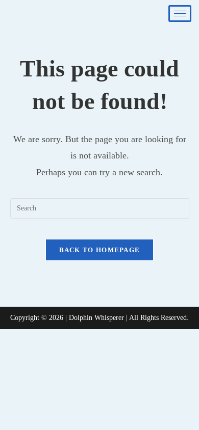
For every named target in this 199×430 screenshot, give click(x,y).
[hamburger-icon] (179, 13)
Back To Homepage (99, 250)
